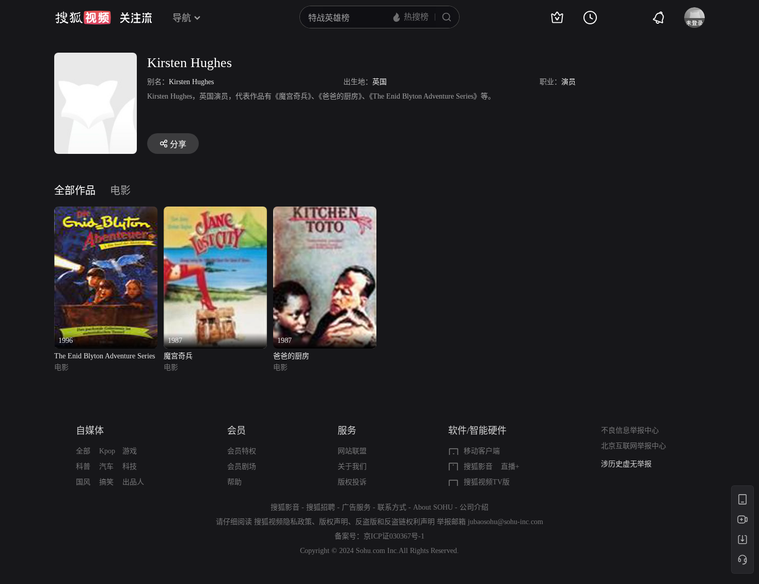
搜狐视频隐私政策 (283, 522)
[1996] (105, 212)
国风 (83, 482)
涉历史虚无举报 (626, 464)
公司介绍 (474, 507)
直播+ (510, 466)
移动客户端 (482, 451)
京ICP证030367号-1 (393, 536)
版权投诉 (352, 482)
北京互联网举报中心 (633, 446)
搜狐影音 (478, 466)
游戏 (129, 451)
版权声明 (333, 522)
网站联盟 (352, 451)
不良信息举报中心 (630, 430)
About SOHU (433, 507)
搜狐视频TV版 (487, 482)
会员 (236, 430)
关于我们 (352, 466)
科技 (129, 466)
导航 (181, 18)
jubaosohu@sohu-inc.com (505, 522)
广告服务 (356, 507)
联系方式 (391, 507)
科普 (83, 466)
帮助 (234, 482)
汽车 (106, 466)
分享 (178, 144)
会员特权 (241, 451)
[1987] (215, 212)
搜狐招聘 (320, 507)
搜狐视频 (83, 17)
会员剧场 (241, 466)
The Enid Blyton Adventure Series (104, 356)
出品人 (133, 482)
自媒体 (90, 430)
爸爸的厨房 (291, 356)
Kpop (107, 451)
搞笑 (106, 482)
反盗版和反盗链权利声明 (395, 522)
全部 (83, 451)
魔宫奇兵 (178, 356)
